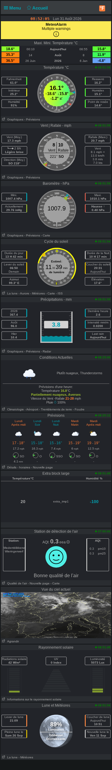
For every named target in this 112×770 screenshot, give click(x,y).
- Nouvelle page (42, 467)
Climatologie (14, 409)
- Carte (45, 235)
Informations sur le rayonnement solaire (33, 699)
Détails (10, 467)
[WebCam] (56, 615)
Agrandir (12, 641)
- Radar (46, 351)
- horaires (23, 467)
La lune (11, 293)
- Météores (37, 293)
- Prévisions (32, 119)
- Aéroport (31, 409)
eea (63, 542)
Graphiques (14, 119)
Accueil (40, 7)
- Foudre (79, 409)
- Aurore (24, 293)
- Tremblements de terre (55, 409)
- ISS (59, 293)
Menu (15, 7)
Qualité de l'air (16, 583)
